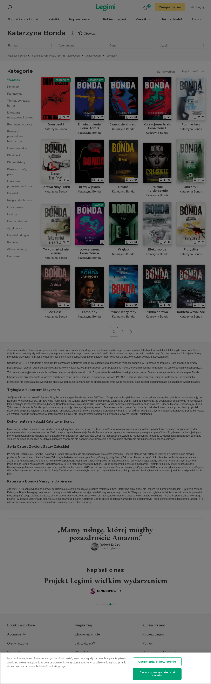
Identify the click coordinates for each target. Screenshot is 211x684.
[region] (105, 668)
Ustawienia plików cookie (157, 661)
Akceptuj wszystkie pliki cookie (157, 674)
